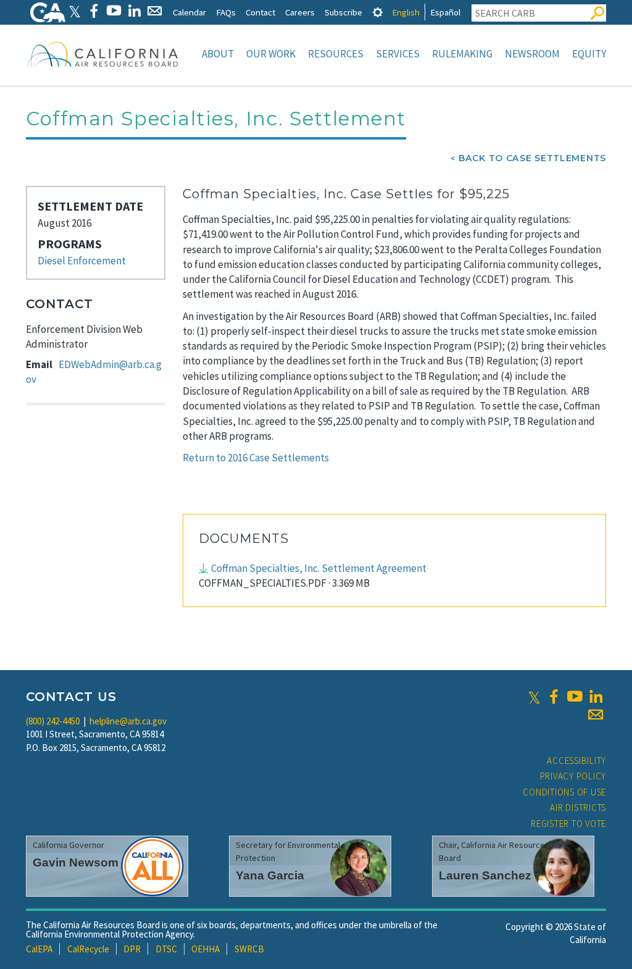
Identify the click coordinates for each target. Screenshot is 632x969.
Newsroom (532, 54)
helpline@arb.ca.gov (128, 721)
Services (398, 54)
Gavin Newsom (75, 862)
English (406, 12)
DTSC (166, 949)
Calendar (189, 12)
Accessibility (576, 760)
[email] (596, 715)
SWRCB (249, 949)
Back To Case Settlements (532, 158)
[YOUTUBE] (114, 10)
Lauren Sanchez (485, 875)
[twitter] (534, 697)
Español (445, 12)
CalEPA (39, 949)
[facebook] (554, 697)
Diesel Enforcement (82, 260)
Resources (336, 54)
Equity (589, 54)
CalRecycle (88, 949)
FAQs (226, 12)
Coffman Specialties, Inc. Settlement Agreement (318, 568)
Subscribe (343, 12)
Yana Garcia (270, 875)
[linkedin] (596, 697)
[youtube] (575, 697)
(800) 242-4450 (53, 721)
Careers (300, 12)
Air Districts (578, 807)
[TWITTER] (75, 10)
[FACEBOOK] (93, 10)
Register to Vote (568, 823)
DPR (132, 949)
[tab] (377, 12)
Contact (260, 12)
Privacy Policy (573, 776)
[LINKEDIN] (134, 10)
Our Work (271, 54)
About (218, 54)
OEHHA (205, 949)
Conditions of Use (564, 792)
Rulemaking (462, 54)
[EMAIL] (154, 10)
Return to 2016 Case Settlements (256, 457)
